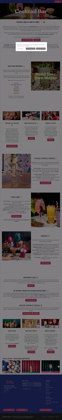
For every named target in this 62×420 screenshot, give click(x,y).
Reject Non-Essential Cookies (30, 48)
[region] (31, 46)
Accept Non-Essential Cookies (41, 48)
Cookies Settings (20, 48)
